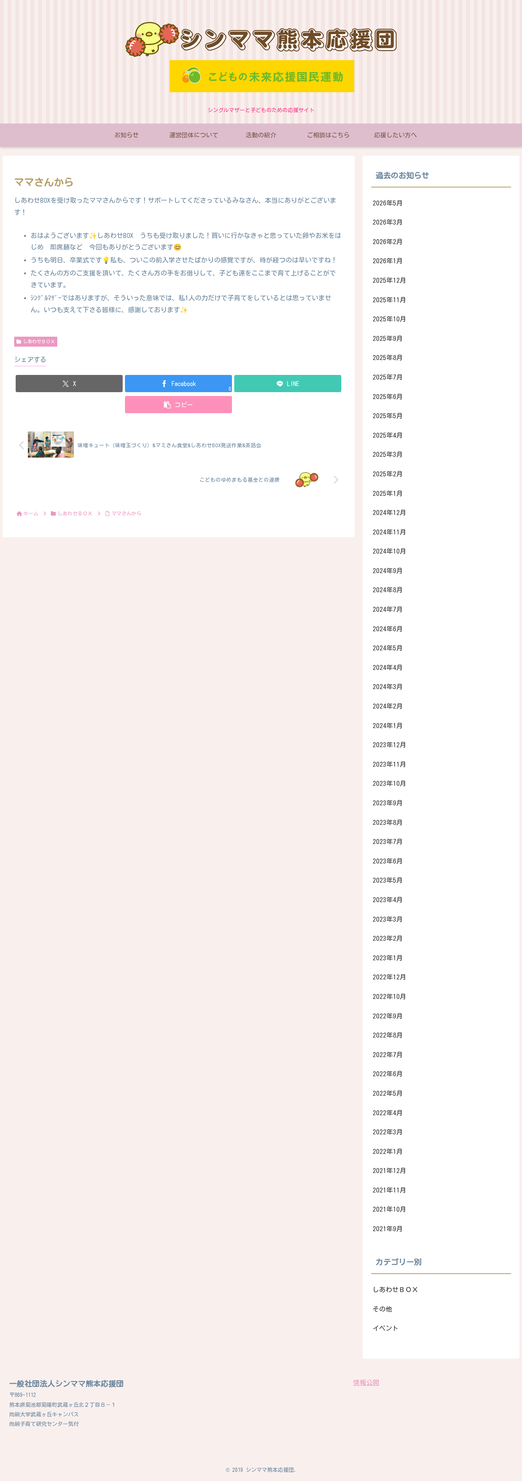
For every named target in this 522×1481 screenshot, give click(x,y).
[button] (178, 404)
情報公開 (366, 1382)
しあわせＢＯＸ (39, 341)
